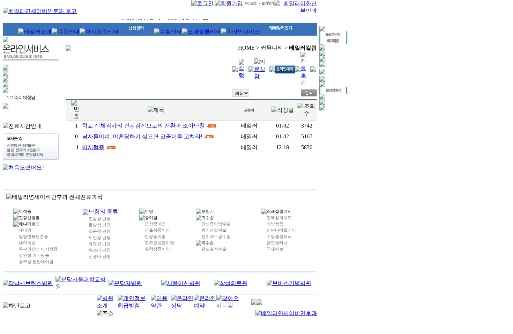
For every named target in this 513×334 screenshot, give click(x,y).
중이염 (151, 217)
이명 (149, 211)
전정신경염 (29, 217)
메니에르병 (29, 224)
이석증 (25, 211)
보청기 (207, 211)
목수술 (207, 242)
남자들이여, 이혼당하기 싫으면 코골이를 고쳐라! (142, 136)
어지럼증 (93, 147)
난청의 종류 (103, 212)
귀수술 (207, 217)
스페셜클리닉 (279, 211)
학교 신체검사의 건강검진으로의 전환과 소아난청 (143, 126)
